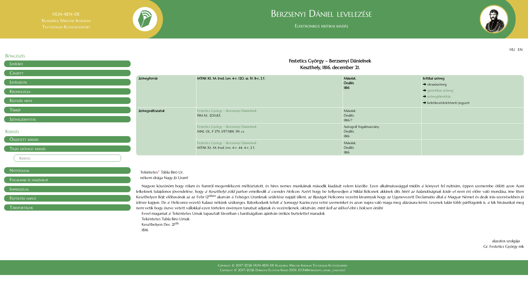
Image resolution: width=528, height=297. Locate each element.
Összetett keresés (24, 139)
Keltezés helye (21, 100)
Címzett (17, 73)
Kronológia (20, 91)
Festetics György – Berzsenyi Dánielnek (227, 111)
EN (520, 49)
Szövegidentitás (23, 119)
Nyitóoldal (19, 170)
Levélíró (16, 63)
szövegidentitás (438, 96)
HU (512, 49)
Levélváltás (18, 82)
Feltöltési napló (23, 198)
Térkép (15, 109)
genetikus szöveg (440, 90)
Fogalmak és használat (29, 179)
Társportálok (21, 207)
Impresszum (19, 189)
